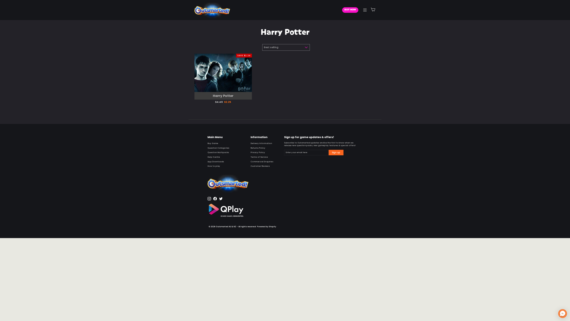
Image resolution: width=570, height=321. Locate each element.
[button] (562, 313)
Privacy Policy (258, 152)
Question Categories (218, 148)
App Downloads (216, 161)
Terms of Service (259, 157)
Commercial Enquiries (262, 161)
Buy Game (213, 143)
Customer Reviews (260, 166)
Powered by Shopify (266, 226)
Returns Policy (258, 148)
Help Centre (214, 157)
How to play (214, 166)
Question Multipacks (218, 152)
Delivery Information (261, 143)
